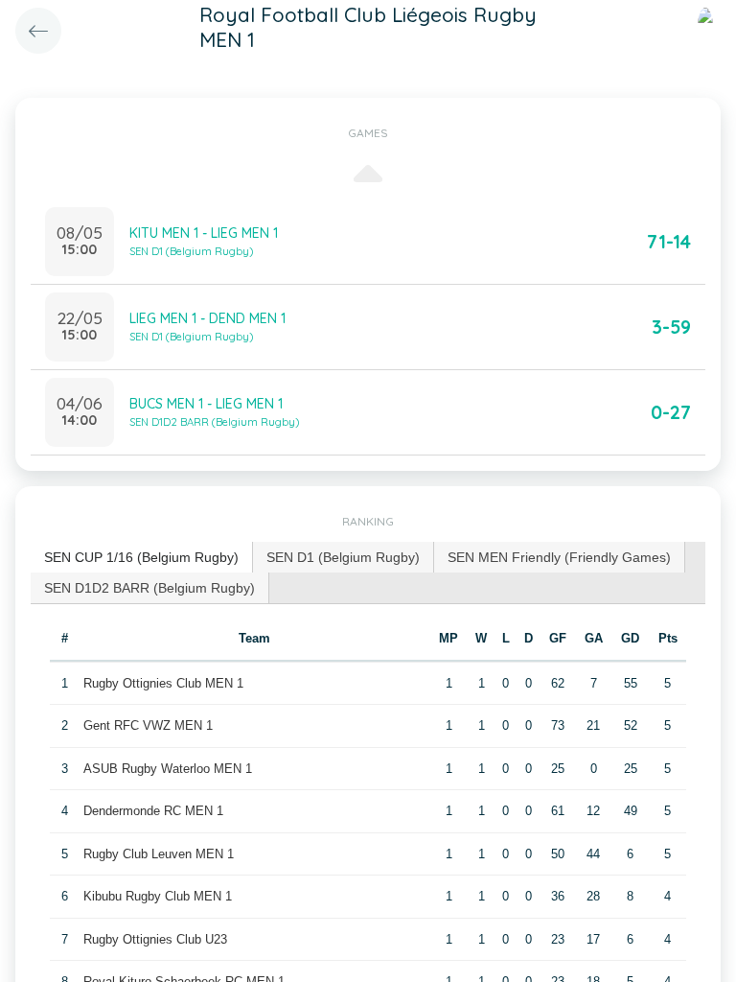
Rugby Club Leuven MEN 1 (158, 854)
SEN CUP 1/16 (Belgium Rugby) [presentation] (141, 557)
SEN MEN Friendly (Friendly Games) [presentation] (559, 557)
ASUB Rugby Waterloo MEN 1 (167, 768)
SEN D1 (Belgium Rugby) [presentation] (343, 557)
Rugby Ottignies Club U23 (155, 939)
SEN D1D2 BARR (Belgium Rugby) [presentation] (149, 588)
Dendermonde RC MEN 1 (153, 811)
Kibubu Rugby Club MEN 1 (157, 896)
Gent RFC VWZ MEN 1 (148, 725)
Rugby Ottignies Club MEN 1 (163, 683)
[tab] (142, 557)
